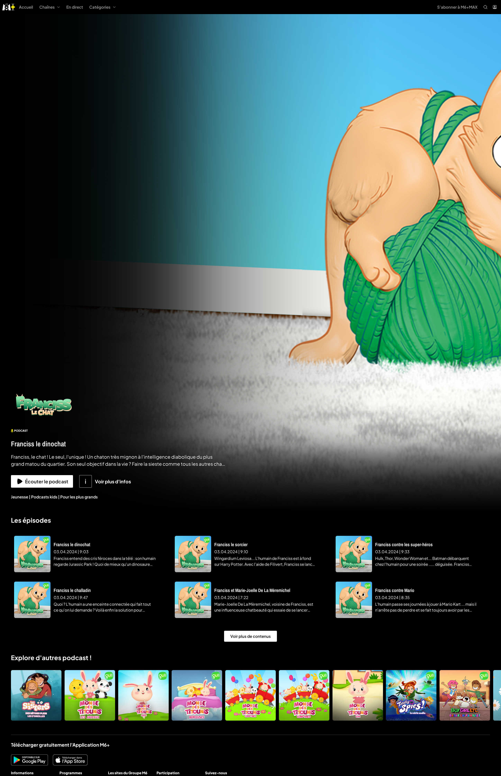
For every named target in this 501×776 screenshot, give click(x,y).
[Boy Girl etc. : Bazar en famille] (465, 695)
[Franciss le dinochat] (32, 554)
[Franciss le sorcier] (193, 554)
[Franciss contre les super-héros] (354, 554)
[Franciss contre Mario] (354, 600)
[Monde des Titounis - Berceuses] (197, 695)
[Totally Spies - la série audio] (411, 695)
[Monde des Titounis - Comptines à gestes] (250, 695)
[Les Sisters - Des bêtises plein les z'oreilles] (36, 695)
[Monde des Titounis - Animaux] (90, 695)
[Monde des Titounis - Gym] (357, 695)
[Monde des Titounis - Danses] (143, 695)
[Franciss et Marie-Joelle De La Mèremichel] (193, 600)
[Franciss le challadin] (32, 600)
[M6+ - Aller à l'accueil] (8, 7)
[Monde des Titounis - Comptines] (304, 695)
